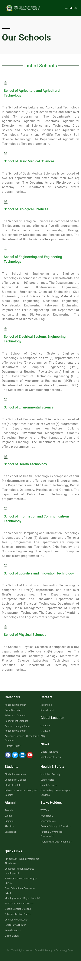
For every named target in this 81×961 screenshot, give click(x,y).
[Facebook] (8, 755)
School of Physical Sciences (25, 635)
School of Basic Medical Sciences (29, 161)
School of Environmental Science (28, 407)
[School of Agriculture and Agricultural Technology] (6, 83)
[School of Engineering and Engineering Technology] (6, 249)
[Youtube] (30, 755)
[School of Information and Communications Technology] (6, 509)
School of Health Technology (25, 464)
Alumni (10, 802)
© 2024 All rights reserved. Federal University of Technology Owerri (40, 950)
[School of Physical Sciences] (6, 627)
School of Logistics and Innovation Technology (39, 573)
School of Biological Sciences (26, 209)
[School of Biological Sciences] (6, 202)
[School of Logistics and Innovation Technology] (6, 566)
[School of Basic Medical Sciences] (6, 154)
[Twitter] (15, 755)
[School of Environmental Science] (6, 400)
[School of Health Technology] (6, 457)
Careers (46, 697)
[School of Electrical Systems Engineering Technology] (6, 329)
